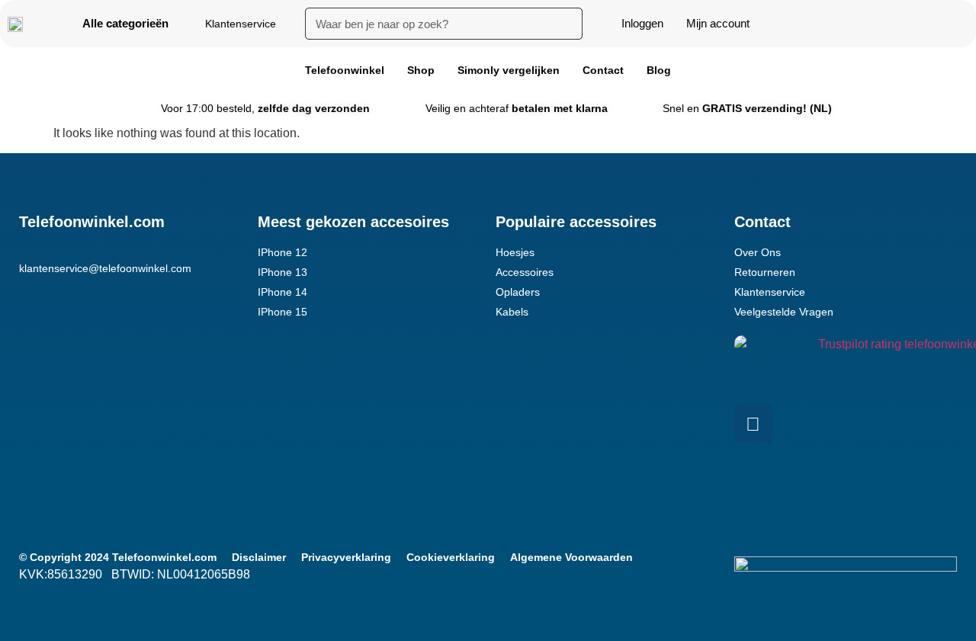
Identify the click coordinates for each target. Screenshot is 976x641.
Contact (603, 70)
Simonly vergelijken (509, 70)
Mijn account (718, 23)
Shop (421, 70)
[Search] (566, 23)
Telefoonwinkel (344, 70)
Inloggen (642, 23)
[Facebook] (753, 424)
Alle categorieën (125, 23)
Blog (659, 70)
